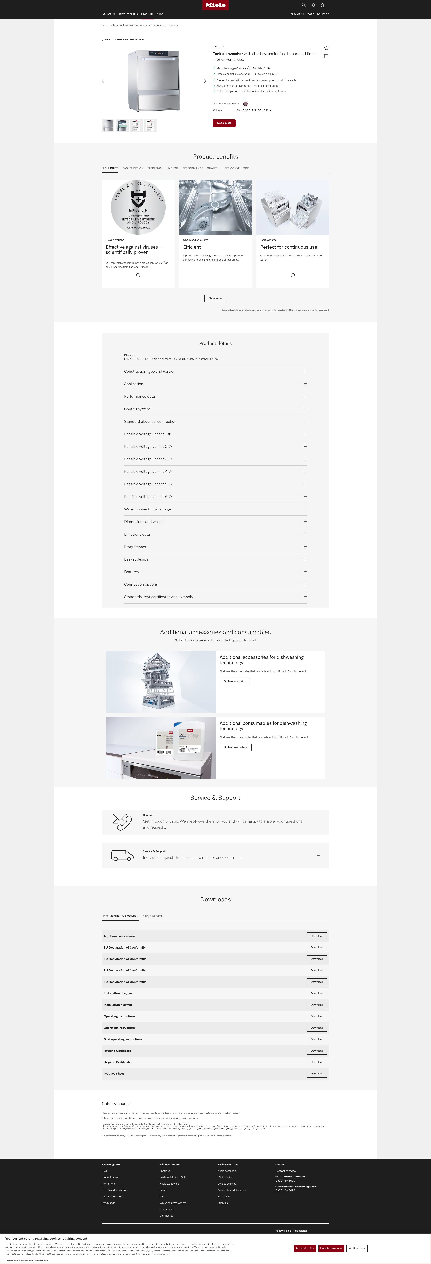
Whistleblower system (173, 1203)
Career (163, 1196)
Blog (104, 1171)
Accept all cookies (305, 1248)
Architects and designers (232, 1190)
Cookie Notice (41, 1260)
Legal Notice (11, 1260)
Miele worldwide (169, 1184)
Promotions (109, 1184)
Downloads (108, 1203)
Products (114, 25)
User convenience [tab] (236, 168)
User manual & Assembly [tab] (120, 916)
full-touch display (264, 74)
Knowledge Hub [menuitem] (128, 14)
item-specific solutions (265, 86)
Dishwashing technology (131, 25)
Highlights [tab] (110, 168)
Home (104, 25)
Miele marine (225, 1177)
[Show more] (138, 275)
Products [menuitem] (147, 14)
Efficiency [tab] (155, 168)
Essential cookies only (331, 1248)
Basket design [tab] (132, 168)
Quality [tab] (213, 168)
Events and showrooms (115, 1190)
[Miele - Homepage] (215, 5)
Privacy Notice (25, 1260)
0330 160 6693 (285, 1181)
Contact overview (285, 1171)
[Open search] (303, 5)
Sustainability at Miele (173, 1177)
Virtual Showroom (112, 1196)
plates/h (261, 68)
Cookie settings (357, 1248)
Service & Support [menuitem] (302, 14)
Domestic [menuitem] (323, 14)
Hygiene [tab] (172, 168)
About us (165, 1171)
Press (163, 1190)
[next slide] (205, 81)
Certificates (166, 1216)
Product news (110, 1177)
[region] (215, 1248)
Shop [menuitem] (160, 14)
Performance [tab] (193, 168)
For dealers (224, 1196)
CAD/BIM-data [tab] (153, 916)
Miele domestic (227, 1171)
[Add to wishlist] (322, 5)
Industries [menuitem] (108, 14)
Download (317, 936)
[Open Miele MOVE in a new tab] (313, 5)
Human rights (168, 1209)
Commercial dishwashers (156, 25)
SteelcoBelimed (227, 1184)
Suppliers (223, 1203)
